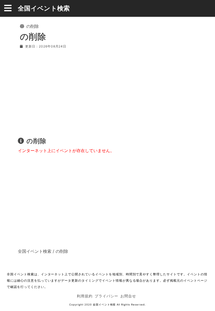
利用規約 (85, 296)
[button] (11, 8)
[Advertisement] (107, 91)
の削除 (62, 251)
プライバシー (106, 296)
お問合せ (128, 296)
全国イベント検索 (44, 8)
